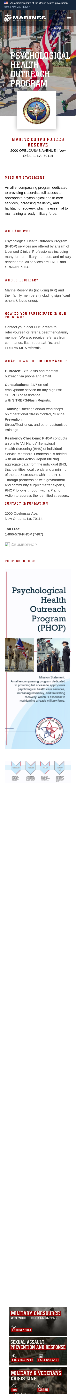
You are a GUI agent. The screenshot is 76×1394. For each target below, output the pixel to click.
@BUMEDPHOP (23, 545)
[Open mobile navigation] (69, 17)
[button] (18, 7)
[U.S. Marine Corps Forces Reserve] (25, 17)
